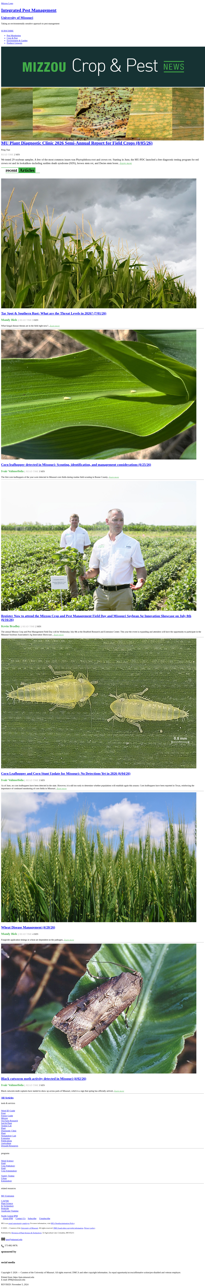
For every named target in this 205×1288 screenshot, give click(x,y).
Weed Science (7, 1161)
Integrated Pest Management (28, 10)
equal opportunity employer (18, 1223)
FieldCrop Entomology (9, 1169)
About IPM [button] (8, 1218)
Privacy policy (89, 1228)
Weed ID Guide (8, 1111)
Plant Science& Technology (7, 1204)
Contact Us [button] (21, 1218)
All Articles (7, 1097)
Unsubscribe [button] (44, 1218)
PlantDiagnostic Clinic (8, 1129)
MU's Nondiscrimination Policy (63, 1223)
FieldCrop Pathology (8, 1164)
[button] (105, 35)
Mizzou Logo (7, 3)
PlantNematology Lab (8, 1134)
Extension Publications (6, 1139)
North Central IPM (9, 1216)
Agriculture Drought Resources (9, 1144)
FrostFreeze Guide (7, 1114)
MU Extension (7, 1196)
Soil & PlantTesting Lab (6, 1124)
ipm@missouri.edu (14, 1239)
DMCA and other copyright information (68, 1228)
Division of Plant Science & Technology (26, 1233)
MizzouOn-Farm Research (9, 1119)
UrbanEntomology (6, 1179)
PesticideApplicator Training (9, 1209)
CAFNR (5, 1201)
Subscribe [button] (32, 1218)
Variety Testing (7, 1176)
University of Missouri (17, 17)
